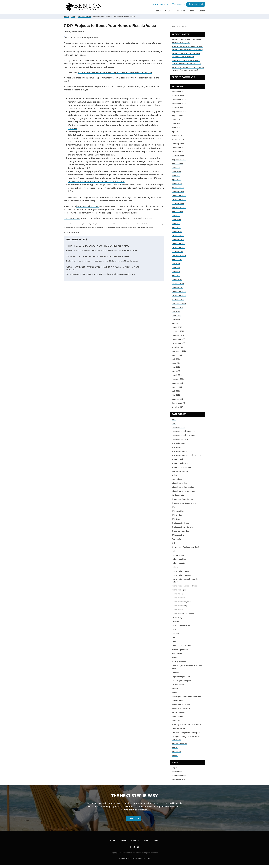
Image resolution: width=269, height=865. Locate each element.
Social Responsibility (181, 708)
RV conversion (178, 684)
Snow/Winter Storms (181, 704)
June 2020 (176, 315)
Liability (175, 634)
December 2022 (179, 195)
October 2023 (178, 155)
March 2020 (177, 327)
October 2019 (177, 347)
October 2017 (177, 407)
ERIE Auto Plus (178, 511)
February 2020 (178, 331)
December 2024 (179, 99)
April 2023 (176, 179)
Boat (174, 423)
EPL (173, 507)
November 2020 (179, 295)
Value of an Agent (179, 743)
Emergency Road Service (182, 499)
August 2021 (177, 259)
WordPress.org (178, 779)
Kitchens (175, 630)
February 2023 (178, 187)
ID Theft (175, 622)
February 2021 (178, 283)
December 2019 (178, 339)
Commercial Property (181, 463)
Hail (173, 551)
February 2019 (178, 379)
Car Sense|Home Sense (182, 451)
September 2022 (179, 207)
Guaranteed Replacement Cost (185, 547)
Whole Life (176, 751)
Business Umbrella (180, 439)
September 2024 (179, 111)
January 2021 (177, 287)
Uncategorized (178, 728)
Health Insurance (179, 555)
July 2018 (176, 391)
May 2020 (176, 319)
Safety (175, 688)
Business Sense (178, 427)
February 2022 (178, 235)
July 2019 (176, 359)
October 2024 (178, 107)
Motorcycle (177, 654)
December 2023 (179, 147)
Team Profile (177, 716)
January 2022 (178, 239)
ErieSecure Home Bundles (183, 527)
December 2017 (178, 403)
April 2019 (176, 371)
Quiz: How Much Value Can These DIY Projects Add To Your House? (103, 268)
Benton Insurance (84, 7)
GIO (173, 543)
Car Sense (176, 447)
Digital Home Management (183, 491)
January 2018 (177, 399)
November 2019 (178, 343)
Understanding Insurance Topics (186, 732)
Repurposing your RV (181, 676)
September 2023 (179, 159)
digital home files (179, 483)
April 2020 (176, 323)
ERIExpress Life (178, 535)
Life (173, 638)
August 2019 (177, 355)
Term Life (176, 720)
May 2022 (176, 223)
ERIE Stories (177, 515)
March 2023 (177, 183)
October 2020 (178, 299)
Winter (175, 755)
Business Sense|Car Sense (183, 431)
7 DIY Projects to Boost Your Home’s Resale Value (97, 245)
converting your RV (180, 471)
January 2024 (178, 143)
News (73, 17)
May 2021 (176, 271)
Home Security (178, 598)
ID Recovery (177, 618)
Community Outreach (181, 467)
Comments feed (179, 775)
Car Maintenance (179, 443)
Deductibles (177, 479)
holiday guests (178, 563)
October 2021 (177, 251)
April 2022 (176, 227)
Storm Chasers (178, 712)
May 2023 (176, 175)
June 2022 (176, 219)
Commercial (177, 459)
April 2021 (176, 275)
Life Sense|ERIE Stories (181, 646)
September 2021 (179, 255)
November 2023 (179, 151)
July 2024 (176, 119)
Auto (174, 419)
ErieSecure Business (180, 523)
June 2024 (176, 123)
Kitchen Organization (181, 626)
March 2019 (177, 375)
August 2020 (177, 307)
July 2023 (176, 167)
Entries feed (177, 771)
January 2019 (177, 383)
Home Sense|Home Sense (183, 614)
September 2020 (179, 303)
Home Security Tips (180, 606)
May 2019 (176, 367)
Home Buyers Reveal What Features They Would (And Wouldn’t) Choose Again (115, 72)
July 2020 (176, 311)
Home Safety (177, 594)
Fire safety (176, 539)
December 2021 (178, 243)
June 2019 (176, 363)
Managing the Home (180, 650)
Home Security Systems (182, 602)
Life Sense (176, 642)
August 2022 (177, 211)
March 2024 (177, 135)
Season (175, 692)
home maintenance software (184, 586)
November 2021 (178, 247)
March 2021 (177, 279)
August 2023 (177, 163)
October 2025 (178, 95)
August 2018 (177, 387)
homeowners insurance (87, 206)
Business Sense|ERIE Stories (183, 435)
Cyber (174, 475)
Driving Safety (178, 495)
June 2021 (176, 267)
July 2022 (176, 215)
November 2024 (179, 103)
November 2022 (179, 199)
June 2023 (176, 171)
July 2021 (176, 263)
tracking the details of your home (186, 724)
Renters (175, 672)
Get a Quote (134, 818)
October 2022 (178, 203)
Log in (174, 767)
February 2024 (178, 139)
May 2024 (176, 127)
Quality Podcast (179, 662)
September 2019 (179, 351)
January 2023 (178, 191)
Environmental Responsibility (184, 503)
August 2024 (177, 115)
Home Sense (177, 610)
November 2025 (179, 91)
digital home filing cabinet (183, 487)
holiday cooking (179, 559)
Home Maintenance (180, 571)
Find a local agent (72, 218)
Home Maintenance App (182, 575)
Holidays (175, 567)
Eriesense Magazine (180, 531)
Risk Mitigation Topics (181, 680)
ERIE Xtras (176, 519)
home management (180, 590)
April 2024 (176, 131)
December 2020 (179, 291)
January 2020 (178, 335)
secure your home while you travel (186, 696)
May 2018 (176, 395)
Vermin (175, 747)
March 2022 (177, 231)
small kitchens (178, 700)
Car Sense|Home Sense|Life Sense (186, 455)
